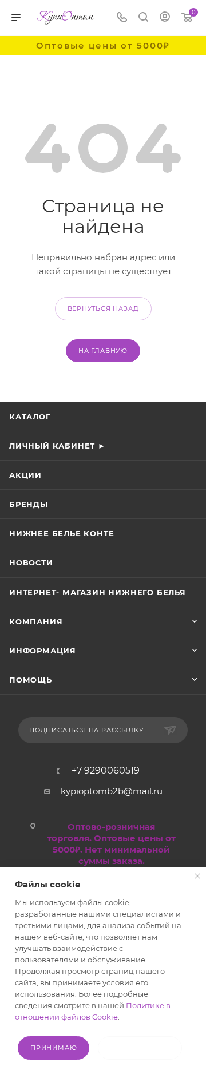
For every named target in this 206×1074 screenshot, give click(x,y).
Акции (25, 474)
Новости (31, 562)
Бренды (28, 504)
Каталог (30, 416)
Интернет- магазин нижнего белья (97, 592)
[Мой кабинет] (165, 18)
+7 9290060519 (106, 770)
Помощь (30, 679)
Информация (42, 650)
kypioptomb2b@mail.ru (112, 791)
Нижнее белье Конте (61, 533)
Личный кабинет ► (57, 445)
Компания (35, 621)
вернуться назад (103, 308)
